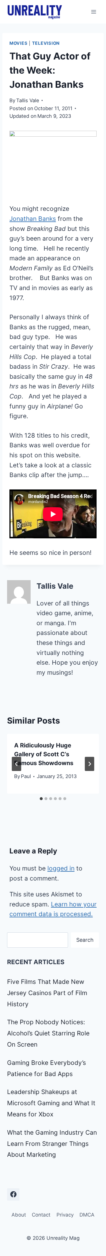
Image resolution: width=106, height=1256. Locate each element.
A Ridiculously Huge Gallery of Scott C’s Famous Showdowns (43, 754)
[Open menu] (93, 11)
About (18, 1215)
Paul (26, 776)
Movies (18, 43)
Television (46, 43)
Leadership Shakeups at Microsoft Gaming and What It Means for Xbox (51, 1103)
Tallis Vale (27, 100)
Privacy (65, 1215)
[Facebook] (13, 1194)
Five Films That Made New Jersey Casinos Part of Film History (47, 993)
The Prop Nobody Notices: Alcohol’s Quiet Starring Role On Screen (48, 1033)
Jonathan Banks (32, 218)
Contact (41, 1215)
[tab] (41, 798)
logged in (60, 868)
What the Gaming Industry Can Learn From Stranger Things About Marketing (52, 1144)
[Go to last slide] (16, 764)
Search (85, 940)
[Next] (89, 764)
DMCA (87, 1215)
